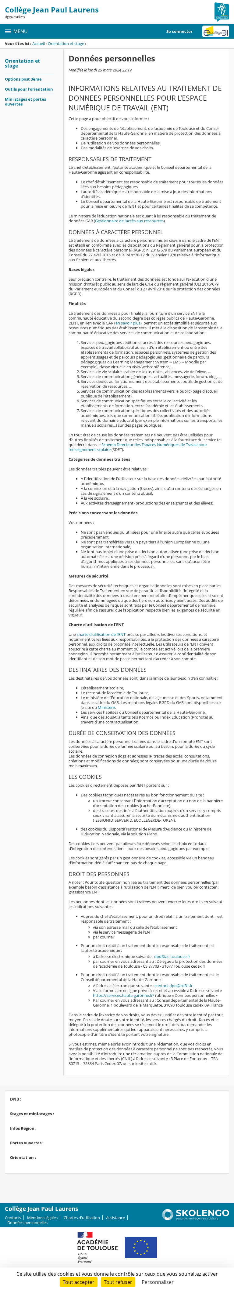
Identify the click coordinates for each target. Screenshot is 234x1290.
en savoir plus (127, 323)
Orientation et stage (66, 43)
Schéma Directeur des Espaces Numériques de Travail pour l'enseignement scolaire (138, 447)
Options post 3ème (23, 79)
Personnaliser (158, 1282)
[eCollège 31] (215, 31)
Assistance (115, 1217)
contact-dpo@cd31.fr (173, 985)
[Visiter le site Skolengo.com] (195, 1219)
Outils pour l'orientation (29, 89)
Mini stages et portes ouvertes (25, 101)
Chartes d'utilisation (82, 1217)
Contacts (13, 1217)
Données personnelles (27, 1222)
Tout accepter (78, 1282)
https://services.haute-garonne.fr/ (123, 995)
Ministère (106, 707)
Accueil (38, 43)
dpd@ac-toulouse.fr (172, 956)
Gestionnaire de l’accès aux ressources (129, 221)
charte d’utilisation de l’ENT (101, 634)
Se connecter (179, 31)
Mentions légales (42, 1217)
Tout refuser (118, 1282)
